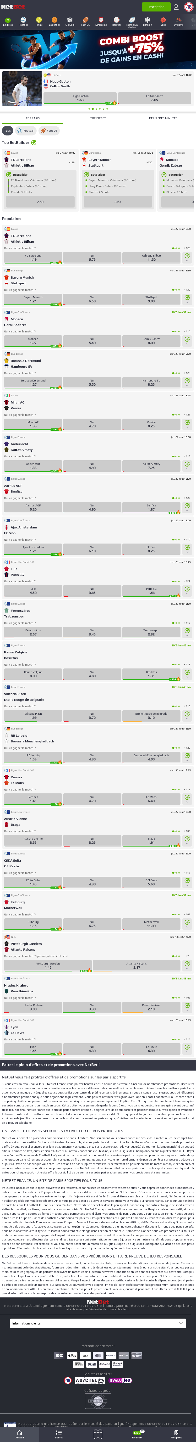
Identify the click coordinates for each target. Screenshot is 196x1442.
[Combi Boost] (98, 49)
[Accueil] (13, 7)
